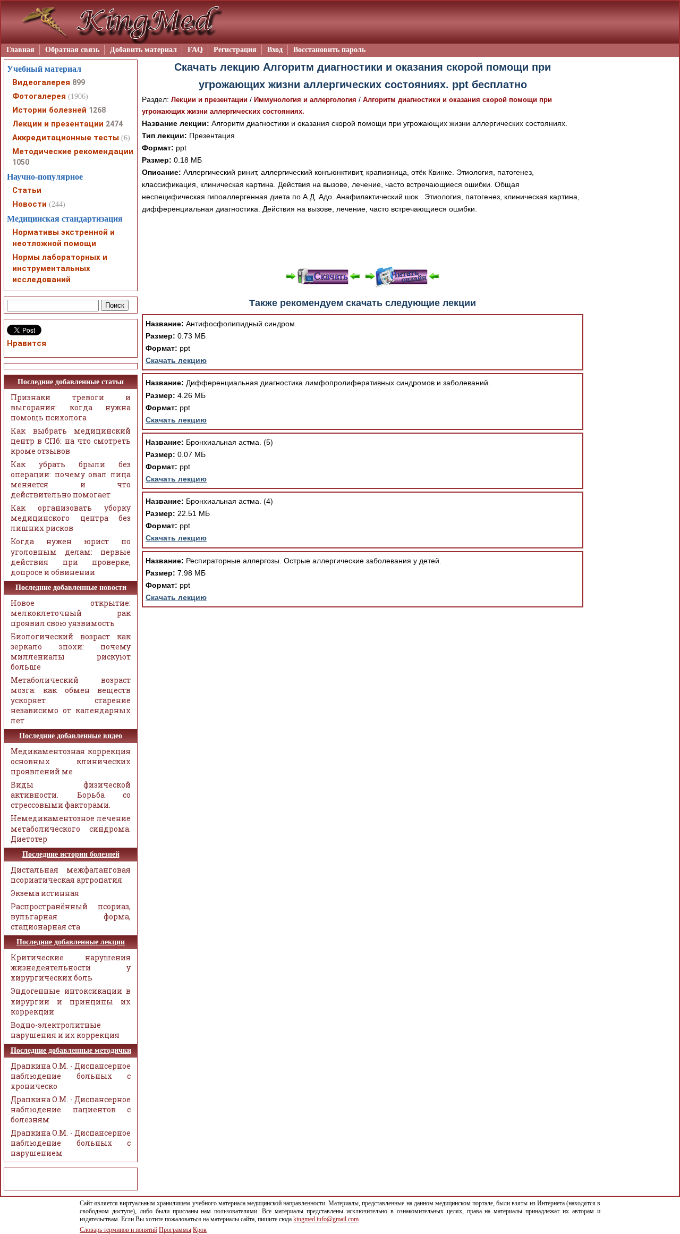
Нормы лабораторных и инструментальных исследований (59, 268)
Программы (175, 1229)
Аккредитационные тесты (65, 137)
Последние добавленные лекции (70, 942)
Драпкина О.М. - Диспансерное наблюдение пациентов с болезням (71, 1109)
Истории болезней (49, 110)
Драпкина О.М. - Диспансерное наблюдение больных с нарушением (71, 1143)
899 (78, 82)
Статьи (26, 190)
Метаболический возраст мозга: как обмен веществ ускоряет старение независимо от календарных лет (71, 700)
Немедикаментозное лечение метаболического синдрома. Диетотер (71, 828)
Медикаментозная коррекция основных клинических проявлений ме (71, 761)
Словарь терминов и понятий (118, 1229)
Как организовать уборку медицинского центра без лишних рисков (71, 518)
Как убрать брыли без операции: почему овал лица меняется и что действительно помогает (71, 479)
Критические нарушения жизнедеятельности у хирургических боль (71, 967)
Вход (275, 50)
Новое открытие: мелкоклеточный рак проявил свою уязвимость (71, 613)
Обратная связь (72, 50)
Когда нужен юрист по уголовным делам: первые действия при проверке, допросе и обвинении (71, 556)
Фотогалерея (39, 96)
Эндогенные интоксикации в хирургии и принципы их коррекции (71, 1001)
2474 (114, 124)
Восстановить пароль (329, 50)
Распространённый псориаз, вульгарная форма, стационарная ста (71, 916)
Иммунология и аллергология (305, 100)
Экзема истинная (45, 893)
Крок (200, 1229)
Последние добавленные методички (71, 1050)
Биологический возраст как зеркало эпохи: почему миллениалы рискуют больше (71, 651)
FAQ (195, 50)
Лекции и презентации (209, 100)
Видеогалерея (41, 82)
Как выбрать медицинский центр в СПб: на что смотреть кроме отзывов (71, 441)
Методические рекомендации (72, 151)
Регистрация (235, 50)
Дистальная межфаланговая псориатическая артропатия (71, 875)
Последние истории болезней (71, 854)
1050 (20, 162)
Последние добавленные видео (70, 736)
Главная (20, 50)
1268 (97, 110)
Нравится (26, 343)
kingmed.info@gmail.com (326, 1219)
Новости (29, 204)
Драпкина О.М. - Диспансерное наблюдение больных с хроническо (71, 1076)
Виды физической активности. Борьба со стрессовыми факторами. (71, 795)
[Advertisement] (362, 239)
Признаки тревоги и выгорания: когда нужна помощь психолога (71, 407)
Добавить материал (143, 50)
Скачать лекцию (176, 360)
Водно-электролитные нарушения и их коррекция (65, 1030)
